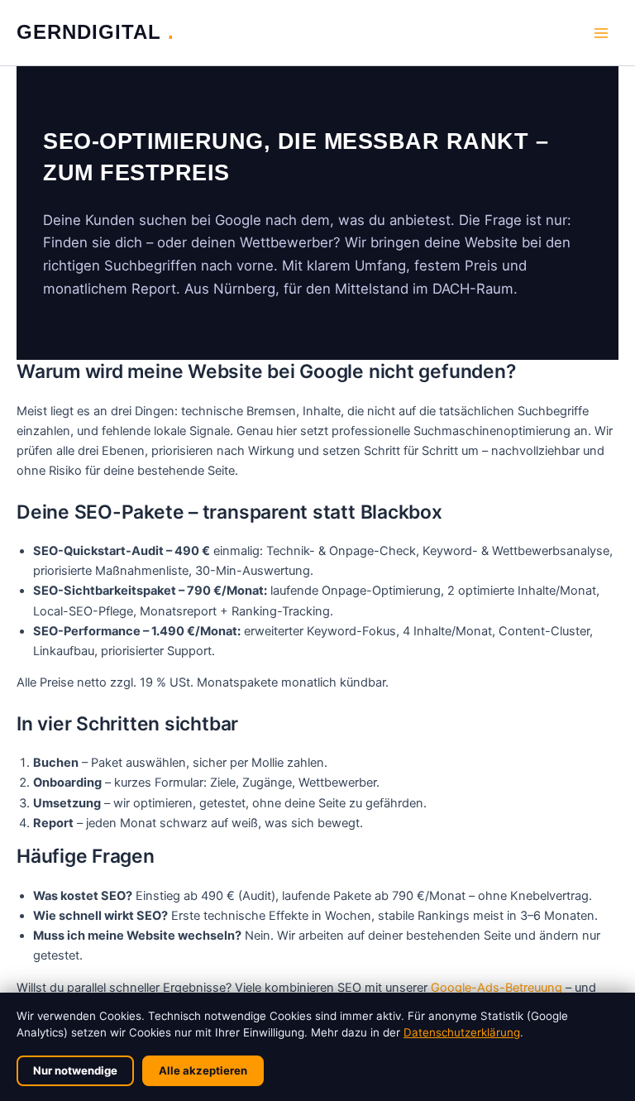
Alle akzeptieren (203, 1070)
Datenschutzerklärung (461, 1032)
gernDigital (92, 32)
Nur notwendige (75, 1070)
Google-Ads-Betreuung (496, 987)
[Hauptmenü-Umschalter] (601, 33)
